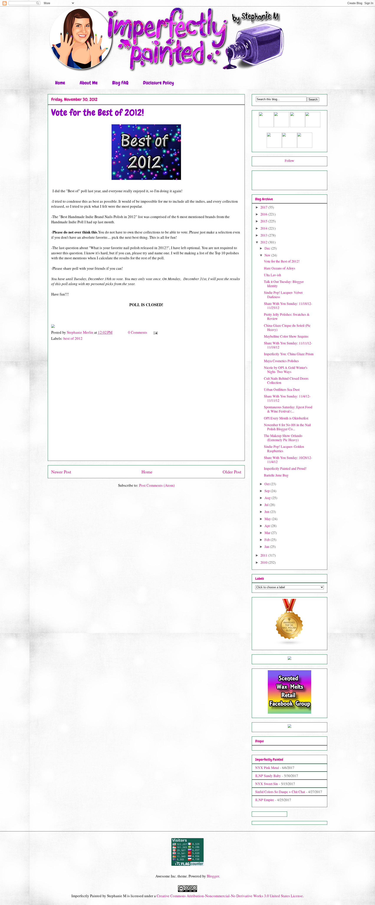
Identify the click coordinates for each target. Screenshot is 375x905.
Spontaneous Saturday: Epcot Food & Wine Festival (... (288, 409)
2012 (264, 242)
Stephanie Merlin (80, 332)
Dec (268, 248)
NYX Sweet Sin (266, 783)
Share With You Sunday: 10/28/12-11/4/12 (288, 459)
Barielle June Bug (276, 475)
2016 (264, 214)
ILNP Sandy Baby (268, 775)
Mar (268, 532)
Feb (268, 539)
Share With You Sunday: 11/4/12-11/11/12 (287, 398)
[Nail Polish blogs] (289, 644)
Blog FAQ (120, 83)
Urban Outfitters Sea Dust (281, 389)
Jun (267, 511)
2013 (264, 235)
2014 (264, 228)
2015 (264, 221)
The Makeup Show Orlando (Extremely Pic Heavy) (283, 437)
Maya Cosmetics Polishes (281, 360)
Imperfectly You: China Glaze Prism (288, 353)
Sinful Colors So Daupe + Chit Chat (280, 791)
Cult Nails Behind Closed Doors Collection (286, 380)
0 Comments (137, 332)
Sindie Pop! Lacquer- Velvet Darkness (283, 294)
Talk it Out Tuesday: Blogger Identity (284, 283)
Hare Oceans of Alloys (279, 268)
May (268, 518)
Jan (267, 546)
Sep (268, 490)
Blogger (213, 876)
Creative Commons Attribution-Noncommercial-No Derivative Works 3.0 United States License (230, 895)
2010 (264, 562)
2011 (264, 555)
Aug (268, 497)
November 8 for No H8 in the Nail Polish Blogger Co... (287, 426)
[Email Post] (155, 332)
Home (60, 83)
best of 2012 (72, 338)
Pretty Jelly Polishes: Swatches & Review (286, 316)
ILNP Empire (264, 799)
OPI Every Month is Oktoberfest (286, 418)
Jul (267, 504)
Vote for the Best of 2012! (281, 261)
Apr (268, 525)
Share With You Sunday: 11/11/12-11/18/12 (288, 345)
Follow (289, 160)
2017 (264, 207)
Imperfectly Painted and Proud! (285, 468)
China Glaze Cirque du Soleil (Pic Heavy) (287, 327)
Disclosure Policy (158, 83)
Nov (268, 255)
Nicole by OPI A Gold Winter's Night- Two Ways (285, 369)
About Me (89, 83)
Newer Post (61, 472)
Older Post (232, 472)
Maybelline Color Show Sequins (286, 336)
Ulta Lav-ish (272, 275)
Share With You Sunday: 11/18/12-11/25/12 (288, 305)
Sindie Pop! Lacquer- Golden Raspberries (284, 448)
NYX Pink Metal (267, 767)
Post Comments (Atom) (157, 485)
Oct (267, 483)
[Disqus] (146, 403)
